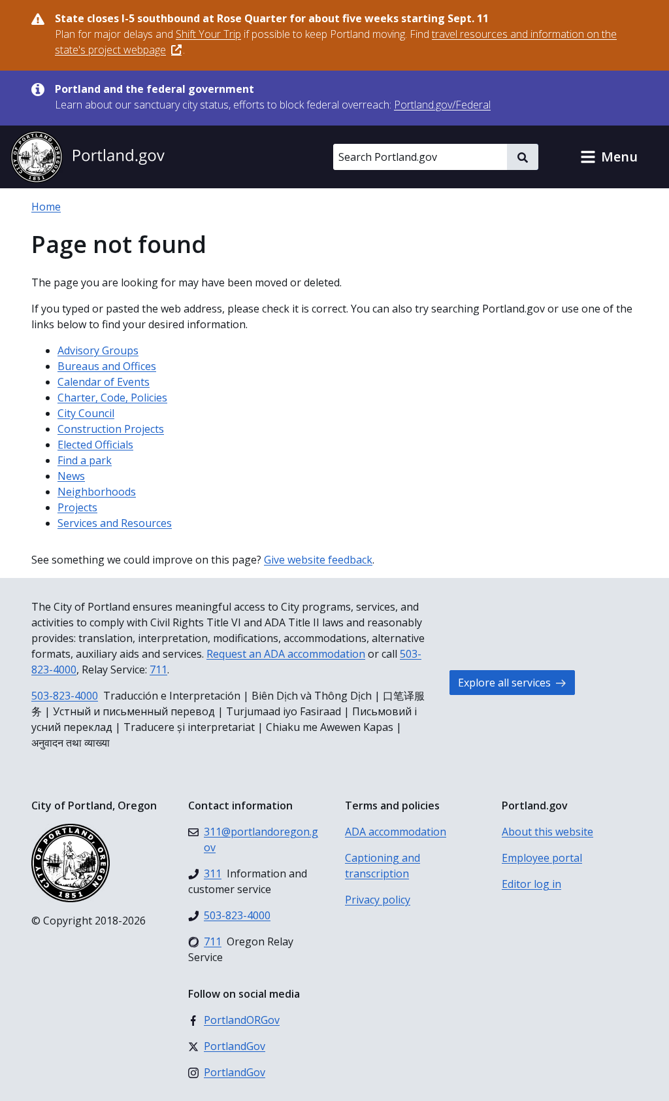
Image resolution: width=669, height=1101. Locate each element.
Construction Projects (110, 429)
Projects (77, 507)
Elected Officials (95, 444)
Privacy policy (377, 899)
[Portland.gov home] (87, 157)
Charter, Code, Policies (112, 397)
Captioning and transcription (382, 866)
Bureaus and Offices (106, 366)
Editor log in (531, 884)
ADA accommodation (395, 831)
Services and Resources (114, 523)
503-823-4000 (64, 695)
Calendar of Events (103, 382)
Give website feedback (318, 559)
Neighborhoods (96, 491)
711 (158, 669)
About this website (547, 831)
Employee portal (542, 858)
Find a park (84, 460)
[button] (609, 157)
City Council (85, 413)
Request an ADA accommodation (285, 654)
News (71, 476)
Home (46, 206)
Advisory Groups (98, 350)
